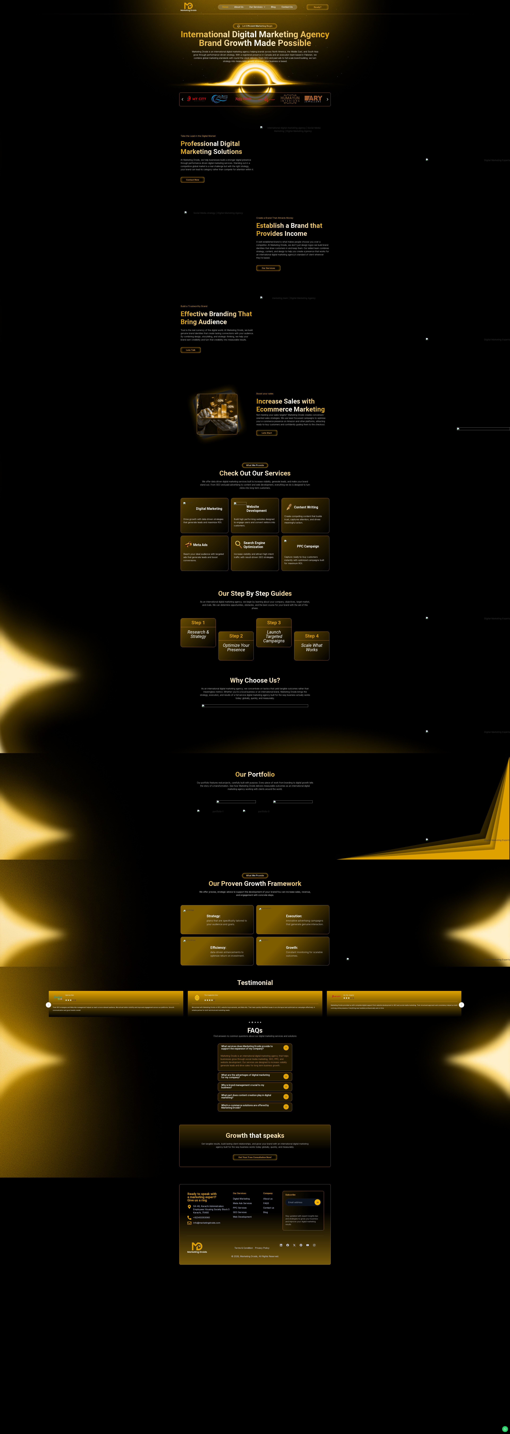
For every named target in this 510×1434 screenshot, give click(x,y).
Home (225, 7)
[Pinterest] (301, 1245)
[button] (257, 7)
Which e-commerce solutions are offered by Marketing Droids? (245, 1106)
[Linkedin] (281, 1245)
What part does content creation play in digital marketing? (246, 1096)
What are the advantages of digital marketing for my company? (245, 1076)
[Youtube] (307, 1245)
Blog (273, 7)
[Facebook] (287, 1245)
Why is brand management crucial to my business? (242, 1086)
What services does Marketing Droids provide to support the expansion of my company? (247, 1047)
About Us (238, 7)
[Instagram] (314, 1245)
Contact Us (287, 7)
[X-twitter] (294, 1245)
